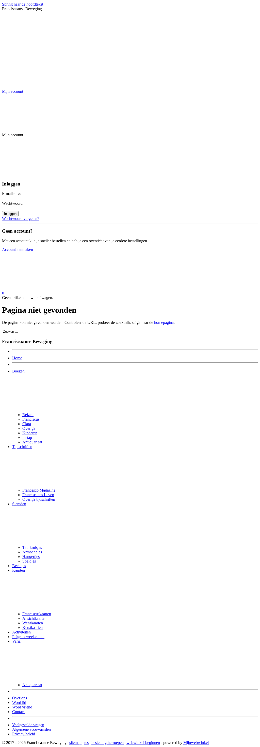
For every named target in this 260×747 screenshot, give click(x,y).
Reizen (28, 415)
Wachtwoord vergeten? (20, 218)
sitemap (75, 742)
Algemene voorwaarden (31, 729)
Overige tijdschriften (38, 499)
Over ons (19, 698)
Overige (28, 428)
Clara (26, 424)
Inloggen (10, 214)
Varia (16, 641)
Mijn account (12, 91)
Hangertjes (31, 556)
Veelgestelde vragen (28, 725)
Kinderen (29, 433)
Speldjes (29, 561)
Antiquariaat (32, 442)
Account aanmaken (17, 249)
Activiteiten (21, 632)
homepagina (164, 322)
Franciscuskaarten (36, 614)
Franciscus (30, 419)
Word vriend (22, 707)
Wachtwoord (12, 203)
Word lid (19, 702)
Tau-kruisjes (32, 547)
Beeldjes (19, 566)
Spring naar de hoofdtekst (22, 4)
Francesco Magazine (38, 490)
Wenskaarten (32, 623)
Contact (18, 711)
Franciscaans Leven (38, 495)
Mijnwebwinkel (196, 742)
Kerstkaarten (32, 627)
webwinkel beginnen (143, 742)
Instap (27, 437)
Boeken (18, 371)
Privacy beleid (23, 734)
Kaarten (18, 570)
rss (86, 742)
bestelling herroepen (107, 742)
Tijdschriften (22, 446)
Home (17, 358)
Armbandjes (32, 552)
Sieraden (19, 504)
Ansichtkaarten (34, 618)
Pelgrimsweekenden (28, 636)
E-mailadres (11, 193)
